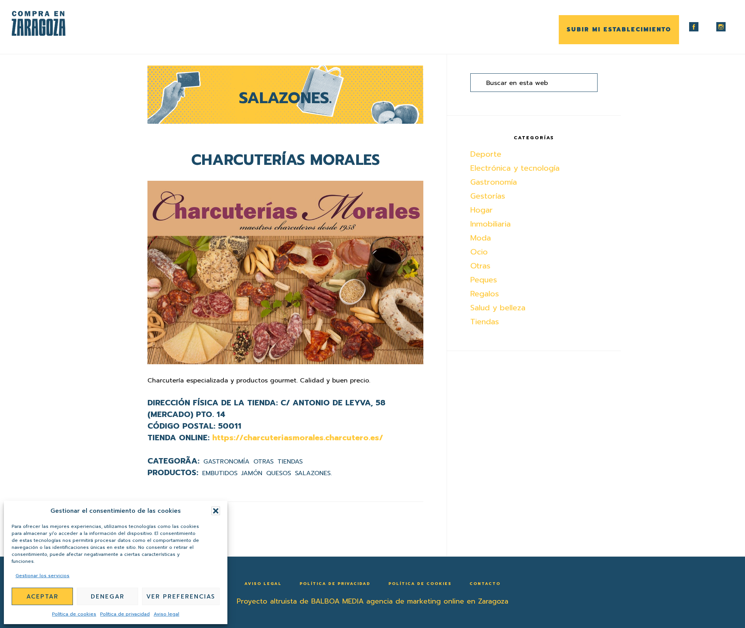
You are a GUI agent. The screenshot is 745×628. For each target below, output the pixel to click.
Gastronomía (226, 461)
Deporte (485, 154)
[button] (216, 511)
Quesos (278, 473)
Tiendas (290, 461)
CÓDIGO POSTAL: (181, 426)
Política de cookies (74, 614)
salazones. (313, 473)
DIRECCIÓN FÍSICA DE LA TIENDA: (212, 402)
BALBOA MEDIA (337, 601)
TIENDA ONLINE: (178, 437)
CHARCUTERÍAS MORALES (285, 160)
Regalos (484, 293)
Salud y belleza (497, 307)
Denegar (108, 596)
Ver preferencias (180, 596)
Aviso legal (166, 614)
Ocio (479, 252)
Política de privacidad (125, 614)
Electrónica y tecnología (515, 168)
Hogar (481, 210)
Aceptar (42, 596)
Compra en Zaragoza (50, 23)
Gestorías (487, 196)
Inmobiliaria (490, 224)
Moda (480, 238)
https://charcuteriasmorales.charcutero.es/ (297, 437)
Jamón (251, 473)
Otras (263, 461)
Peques (483, 279)
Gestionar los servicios (42, 575)
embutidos (219, 473)
